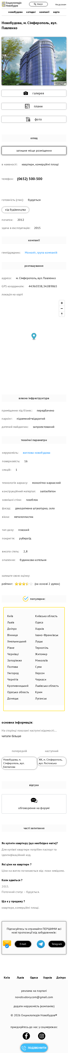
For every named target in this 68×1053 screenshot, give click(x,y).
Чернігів (12, 679)
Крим (38, 692)
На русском (60, 4)
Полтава (12, 666)
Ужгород (13, 673)
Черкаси (40, 679)
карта (56, 12)
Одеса (39, 622)
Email (23, 944)
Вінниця (12, 635)
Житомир (41, 654)
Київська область (46, 616)
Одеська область (18, 692)
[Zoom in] (62, 303)
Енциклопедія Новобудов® (39, 1015)
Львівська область (46, 686)
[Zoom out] (62, 308)
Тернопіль (41, 647)
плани (38, 106)
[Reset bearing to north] (62, 314)
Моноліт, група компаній (41, 252)
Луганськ (41, 698)
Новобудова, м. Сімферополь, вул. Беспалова (13, 763)
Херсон (40, 673)
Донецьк (12, 698)
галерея (38, 93)
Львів (10, 622)
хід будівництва (15, 209)
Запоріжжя (14, 660)
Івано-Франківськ (46, 635)
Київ (10, 616)
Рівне (10, 647)
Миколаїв (41, 660)
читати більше (11, 736)
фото (38, 119)
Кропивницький (17, 686)
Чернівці (13, 654)
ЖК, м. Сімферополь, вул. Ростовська (51, 761)
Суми (38, 666)
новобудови (15, 12)
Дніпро (12, 628)
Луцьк (39, 641)
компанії (44, 12)
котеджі (31, 12)
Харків (39, 628)
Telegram (57, 944)
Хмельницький (16, 641)
